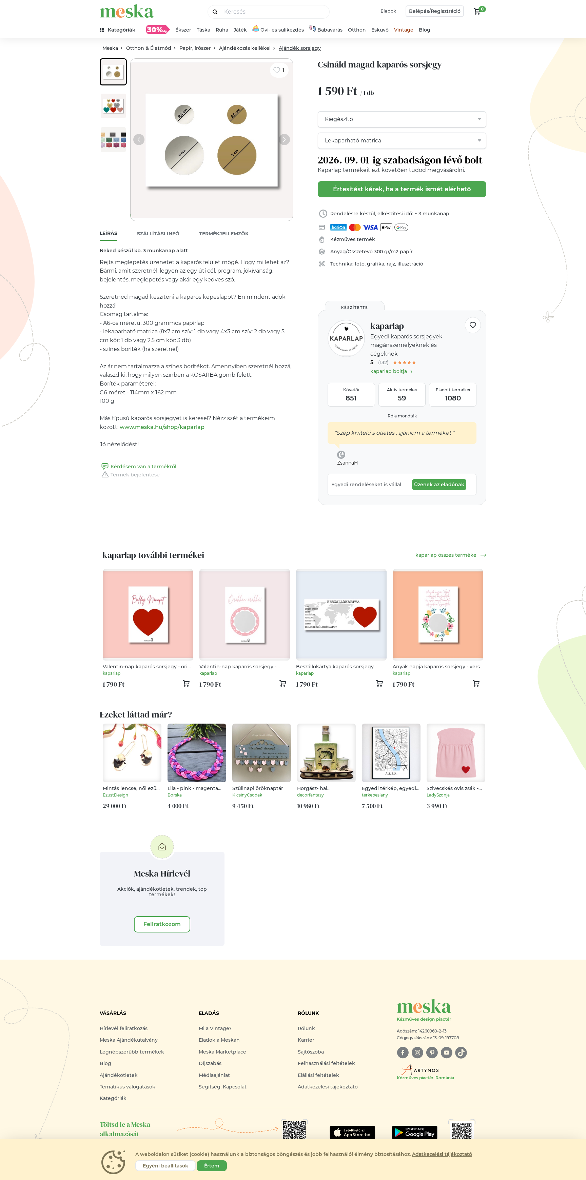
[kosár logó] (477, 11)
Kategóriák (113, 1098)
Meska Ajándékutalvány (129, 1040)
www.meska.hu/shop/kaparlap (162, 427)
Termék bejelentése (135, 475)
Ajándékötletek (119, 1075)
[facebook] (403, 1053)
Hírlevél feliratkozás (124, 1028)
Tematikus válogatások (127, 1087)
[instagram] (417, 1053)
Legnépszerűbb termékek (132, 1052)
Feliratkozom (162, 924)
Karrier (306, 1040)
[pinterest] (432, 1053)
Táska (203, 30)
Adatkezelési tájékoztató (328, 1087)
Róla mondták (402, 415)
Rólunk (306, 1028)
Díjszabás (210, 1063)
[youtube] (446, 1053)
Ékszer (183, 30)
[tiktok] (461, 1053)
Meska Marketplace (222, 1052)
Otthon (357, 30)
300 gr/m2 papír (393, 252)
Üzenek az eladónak (439, 484)
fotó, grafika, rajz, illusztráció (389, 264)
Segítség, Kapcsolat (223, 1087)
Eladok (388, 11)
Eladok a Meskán (219, 1040)
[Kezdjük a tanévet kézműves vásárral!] (158, 29)
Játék (240, 30)
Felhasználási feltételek (326, 1063)
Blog (424, 30)
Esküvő (380, 30)
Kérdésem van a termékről (143, 467)
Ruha (222, 30)
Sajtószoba (311, 1052)
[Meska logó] (127, 11)
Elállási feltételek (318, 1075)
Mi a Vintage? (215, 1028)
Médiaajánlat (214, 1075)
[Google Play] (352, 1132)
